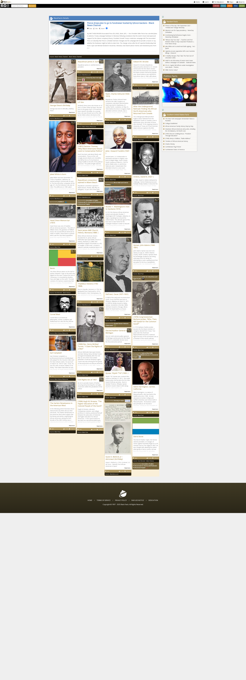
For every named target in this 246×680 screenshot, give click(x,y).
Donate (242, 6)
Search (33, 6)
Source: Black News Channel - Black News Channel (66, 57)
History (223, 6)
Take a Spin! (192, 104)
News (235, 6)
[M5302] (179, 16)
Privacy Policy (121, 500)
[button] (9, 678)
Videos (230, 6)
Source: (56, 118)
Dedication (153, 500)
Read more (72, 112)
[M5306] (179, 109)
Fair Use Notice (137, 500)
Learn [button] (206, 2)
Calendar (216, 6)
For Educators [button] (218, 2)
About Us (241, 2)
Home (198, 2)
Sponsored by (57, 202)
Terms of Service (104, 500)
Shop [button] (230, 2)
